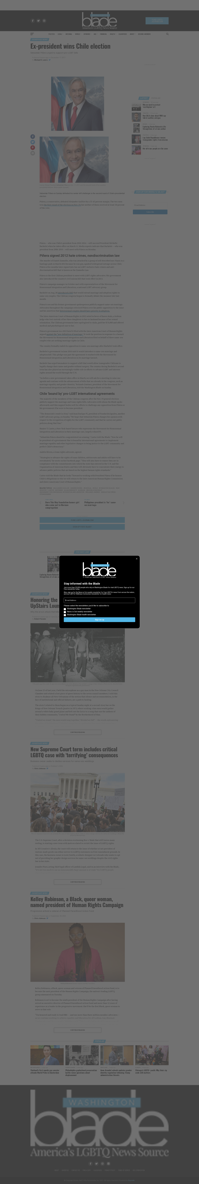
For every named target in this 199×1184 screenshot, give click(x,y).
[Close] (136, 558)
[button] (99, 610)
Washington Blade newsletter (79, 609)
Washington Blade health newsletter (81, 615)
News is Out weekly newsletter (79, 612)
